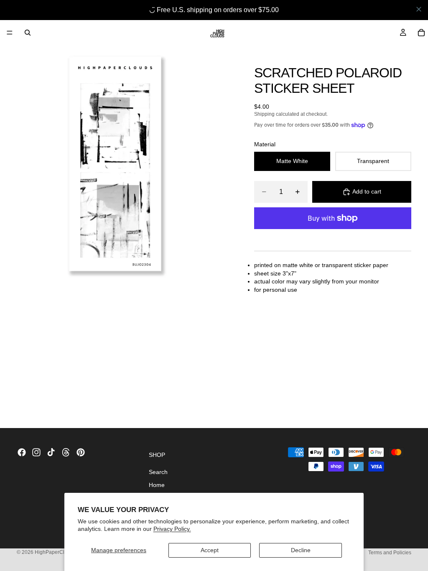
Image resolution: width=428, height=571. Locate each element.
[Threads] (66, 452)
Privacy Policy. (172, 528)
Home (157, 485)
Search (158, 472)
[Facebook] (22, 452)
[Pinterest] (81, 452)
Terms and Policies (389, 553)
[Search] (27, 32)
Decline (301, 550)
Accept (210, 550)
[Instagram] (36, 452)
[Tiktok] (51, 452)
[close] (418, 9)
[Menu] (9, 32)
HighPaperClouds (56, 552)
